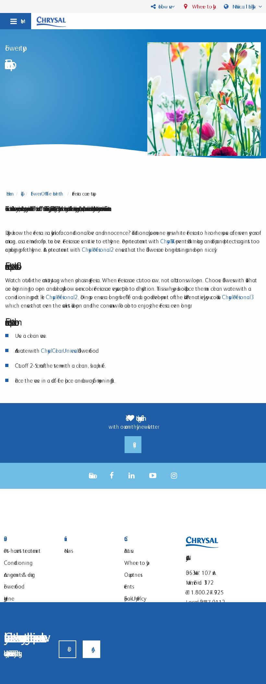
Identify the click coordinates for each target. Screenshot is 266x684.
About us (127, 550)
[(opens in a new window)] (112, 476)
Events (128, 586)
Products (29, 539)
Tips (21, 194)
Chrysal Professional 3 (236, 297)
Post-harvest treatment (22, 550)
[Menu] (15, 21)
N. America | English (244, 6)
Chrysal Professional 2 (98, 249)
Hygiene (9, 598)
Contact (149, 539)
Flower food (12, 586)
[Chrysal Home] (51, 21)
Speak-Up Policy (134, 598)
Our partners (132, 574)
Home (9, 194)
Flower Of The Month (47, 194)
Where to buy (202, 6)
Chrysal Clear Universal (59, 350)
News (67, 550)
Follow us (163, 6)
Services (89, 539)
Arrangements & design (19, 574)
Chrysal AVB (167, 241)
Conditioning (17, 562)
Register (133, 444)
